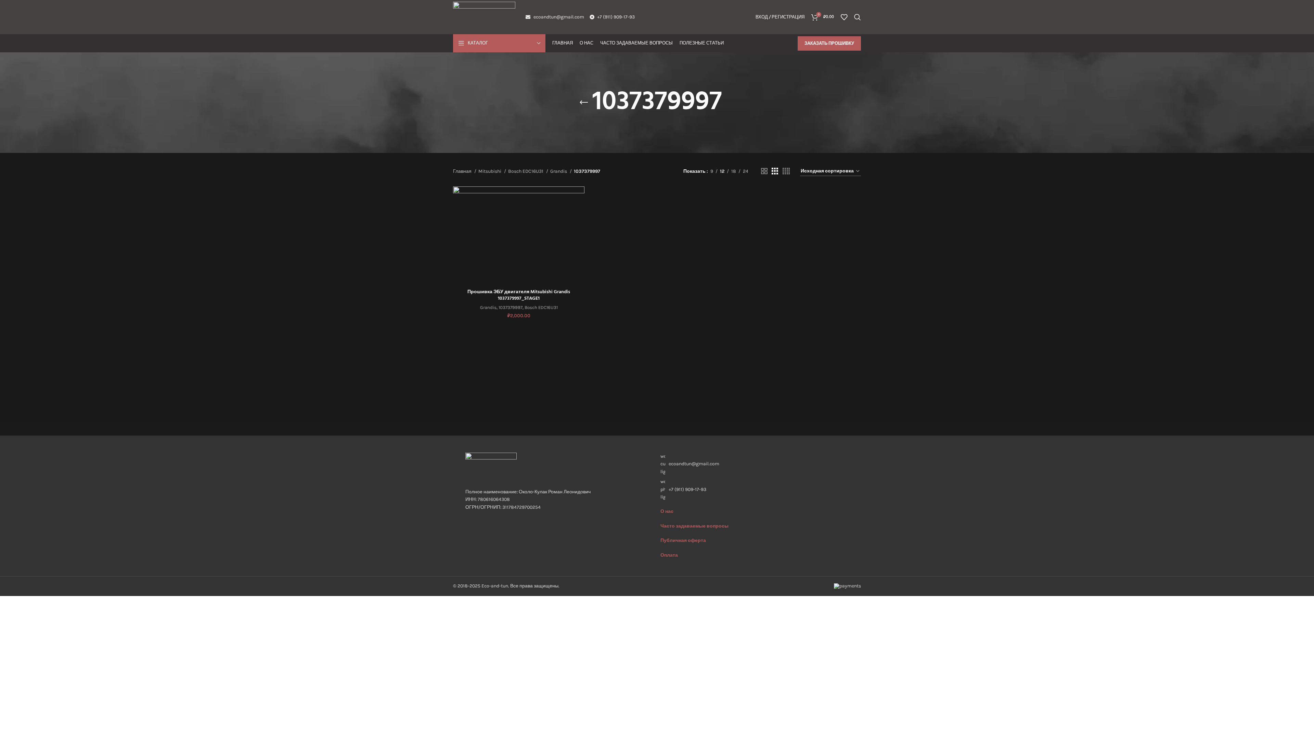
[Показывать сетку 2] (764, 171)
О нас (666, 511)
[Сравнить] (579, 197)
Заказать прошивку (829, 43)
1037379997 (511, 307)
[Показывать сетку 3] (775, 171)
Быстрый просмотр (579, 213)
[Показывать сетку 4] (786, 171)
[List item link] (754, 489)
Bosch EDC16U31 (526, 171)
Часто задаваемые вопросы (694, 526)
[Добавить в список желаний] (579, 228)
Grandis (559, 171)
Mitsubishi (490, 171)
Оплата (669, 555)
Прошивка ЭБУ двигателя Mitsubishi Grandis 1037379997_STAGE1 (518, 295)
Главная (463, 171)
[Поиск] (857, 17)
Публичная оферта (683, 540)
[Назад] (583, 102)
